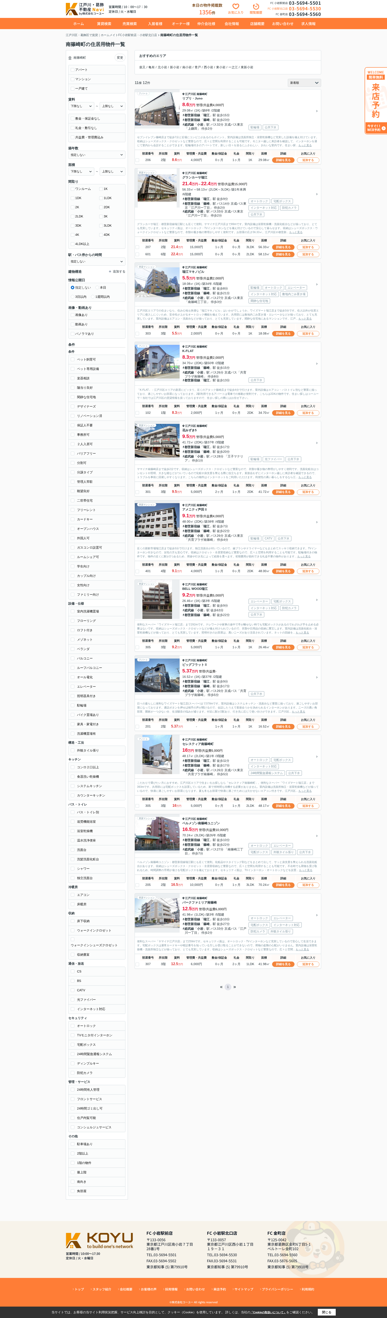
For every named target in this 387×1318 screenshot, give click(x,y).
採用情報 (171, 1289)
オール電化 (85, 677)
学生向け (83, 566)
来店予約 (219, 1289)
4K (77, 234)
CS (79, 971)
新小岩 (174, 67)
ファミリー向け (88, 594)
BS (79, 981)
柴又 (142, 67)
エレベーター (86, 686)
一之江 (233, 67)
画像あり (81, 315)
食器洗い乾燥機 (88, 776)
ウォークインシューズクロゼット (94, 945)
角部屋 (81, 1191)
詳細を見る (283, 160)
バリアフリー (86, 453)
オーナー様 (181, 23)
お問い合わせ (283, 23)
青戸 (198, 67)
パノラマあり (84, 333)
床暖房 (81, 904)
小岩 (200, 124)
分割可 (81, 463)
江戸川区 (190, 94)
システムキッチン (89, 786)
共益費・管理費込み (89, 137)
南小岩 (187, 67)
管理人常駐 (85, 481)
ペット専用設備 (88, 369)
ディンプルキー (88, 1063)
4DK (107, 234)
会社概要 (126, 1289)
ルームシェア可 (88, 557)
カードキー (85, 519)
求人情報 (308, 23)
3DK (78, 225)
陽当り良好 (85, 387)
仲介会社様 (206, 23)
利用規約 (308, 1289)
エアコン (83, 895)
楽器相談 (83, 378)
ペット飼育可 (86, 359)
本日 (103, 287)
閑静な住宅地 (86, 397)
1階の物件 (84, 1163)
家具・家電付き (88, 724)
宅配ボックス (86, 1044)
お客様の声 (149, 1289)
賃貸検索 (104, 23)
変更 (120, 57)
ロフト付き (85, 630)
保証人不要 (85, 425)
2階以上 (82, 1153)
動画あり (81, 324)
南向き (81, 1181)
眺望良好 (83, 491)
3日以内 (80, 296)
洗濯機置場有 (86, 733)
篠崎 (206, 120)
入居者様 (155, 23)
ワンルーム (83, 189)
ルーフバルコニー (89, 668)
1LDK (108, 198)
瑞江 (206, 115)
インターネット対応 (91, 1009)
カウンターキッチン (91, 795)
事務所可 (83, 434)
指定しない (83, 287)
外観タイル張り (88, 750)
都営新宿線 (192, 115)
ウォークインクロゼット (94, 930)
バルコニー (85, 658)
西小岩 (208, 67)
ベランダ (83, 649)
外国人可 (83, 538)
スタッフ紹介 (101, 1289)
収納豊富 (83, 954)
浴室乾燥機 (85, 831)
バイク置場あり (88, 715)
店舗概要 (257, 23)
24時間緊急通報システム (94, 1054)
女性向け (83, 585)
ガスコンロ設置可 (89, 547)
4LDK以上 (82, 244)
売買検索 (130, 23)
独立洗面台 (85, 878)
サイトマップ (243, 1289)
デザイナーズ (86, 406)
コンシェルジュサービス (94, 1127)
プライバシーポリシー (277, 1289)
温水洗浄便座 (86, 840)
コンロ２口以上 (88, 767)
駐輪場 (81, 705)
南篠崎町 (202, 94)
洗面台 (81, 850)
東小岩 (221, 67)
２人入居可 (85, 444)
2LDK (79, 216)
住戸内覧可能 (86, 1118)
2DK (107, 207)
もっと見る (305, 145)
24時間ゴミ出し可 (90, 1108)
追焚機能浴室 (86, 821)
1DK (78, 198)
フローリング (86, 621)
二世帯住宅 (85, 500)
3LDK (108, 225)
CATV (81, 990)
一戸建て (81, 88)
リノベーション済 (89, 416)
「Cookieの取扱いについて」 (268, 1312)
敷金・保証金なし (87, 118)
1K (106, 189)
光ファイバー (86, 999)
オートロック (86, 1026)
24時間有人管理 (88, 1089)
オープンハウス (88, 528)
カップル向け (86, 575)
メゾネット (85, 639)
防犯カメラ (85, 1073)
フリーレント (86, 510)
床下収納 (83, 921)
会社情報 (232, 23)
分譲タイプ (85, 472)
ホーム (78, 23)
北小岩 (162, 67)
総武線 (189, 124)
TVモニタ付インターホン (94, 1035)
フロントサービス (89, 1099)
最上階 (81, 1172)
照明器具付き (86, 696)
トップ (79, 1289)
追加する (308, 160)
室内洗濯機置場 (88, 611)
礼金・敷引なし (86, 128)
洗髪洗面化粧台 (88, 859)
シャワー (83, 868)
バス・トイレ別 (88, 812)
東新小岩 (247, 67)
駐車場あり (85, 1144)
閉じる (326, 1312)
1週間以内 (102, 296)
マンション (83, 79)
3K (106, 216)
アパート (81, 69)
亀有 (151, 67)
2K (77, 207)
